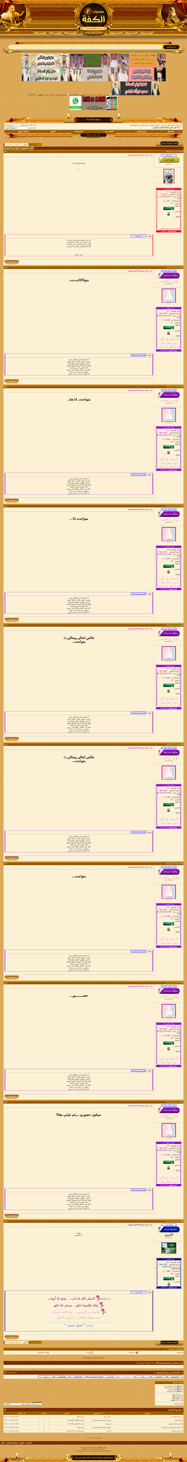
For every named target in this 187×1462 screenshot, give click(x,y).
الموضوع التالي (88, 1357)
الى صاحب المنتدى (177, 1431)
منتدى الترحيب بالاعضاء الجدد (139, 125)
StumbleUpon (42, 1352)
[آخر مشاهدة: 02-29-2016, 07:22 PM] (78, 1376)
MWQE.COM (101, 1447)
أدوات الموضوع (27, 148)
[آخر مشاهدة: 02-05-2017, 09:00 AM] (142, 1376)
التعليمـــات (109, 131)
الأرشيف (21, 1443)
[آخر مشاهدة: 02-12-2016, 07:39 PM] (175, 1376)
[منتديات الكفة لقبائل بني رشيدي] (93, 18)
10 (17, 144)
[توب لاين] (16, 1460)
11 (14, 144)
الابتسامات (179, 1396)
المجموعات (78, 131)
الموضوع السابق (99, 1357)
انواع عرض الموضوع (12, 148)
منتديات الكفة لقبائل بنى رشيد (170, 125)
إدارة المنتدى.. (178, 1420)
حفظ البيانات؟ (9, 125)
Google (88, 1352)
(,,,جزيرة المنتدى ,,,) (176, 1416)
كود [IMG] (179, 1398)
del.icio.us (132, 1352)
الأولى (25, 144)
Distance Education (105, 1451)
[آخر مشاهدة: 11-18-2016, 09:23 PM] (62, 1376)
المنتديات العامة (154, 125)
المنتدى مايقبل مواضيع (176, 1424)
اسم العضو (32, 125)
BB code (178, 1395)
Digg (178, 1352)
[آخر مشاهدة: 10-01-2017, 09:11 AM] (94, 1376)
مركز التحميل (142, 131)
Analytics (94, 1451)
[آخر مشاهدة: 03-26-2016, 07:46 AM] (45, 1376)
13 (8, 144)
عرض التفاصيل (11, 1372)
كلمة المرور (31, 128)
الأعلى (3, 1443)
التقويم (53, 131)
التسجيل (171, 131)
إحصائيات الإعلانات (12, 1443)
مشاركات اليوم (23, 131)
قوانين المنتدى (178, 1403)
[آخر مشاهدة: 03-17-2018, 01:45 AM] (110, 1376)
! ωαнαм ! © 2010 (99, 1449)
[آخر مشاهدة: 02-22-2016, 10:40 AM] (158, 1376)
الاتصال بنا (28, 1443)
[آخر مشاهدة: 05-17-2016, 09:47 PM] (126, 1376)
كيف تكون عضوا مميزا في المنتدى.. (172, 1427)
